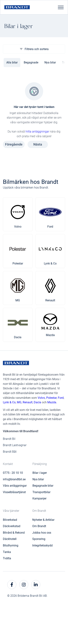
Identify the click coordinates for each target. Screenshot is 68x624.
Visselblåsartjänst (14, 492)
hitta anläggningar (37, 131)
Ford (61, 397)
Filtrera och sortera (37, 49)
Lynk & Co (9, 402)
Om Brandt (39, 526)
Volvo (41, 397)
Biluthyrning (10, 545)
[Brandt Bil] (17, 7)
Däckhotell (10, 539)
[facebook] (11, 584)
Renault (27, 402)
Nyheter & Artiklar (43, 520)
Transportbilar (41, 492)
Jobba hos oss (41, 532)
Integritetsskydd (42, 545)
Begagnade (31, 62)
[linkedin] (35, 584)
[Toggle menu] (61, 7)
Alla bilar (12, 62)
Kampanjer (39, 498)
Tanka (7, 552)
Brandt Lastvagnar (14, 445)
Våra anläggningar (15, 485)
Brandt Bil (9, 439)
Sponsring (38, 539)
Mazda (51, 402)
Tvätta (7, 558)
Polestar (51, 397)
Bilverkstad (10, 520)
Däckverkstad (11, 526)
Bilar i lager (39, 473)
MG (19, 402)
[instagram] (23, 584)
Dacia (37, 402)
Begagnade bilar (42, 485)
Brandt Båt (10, 451)
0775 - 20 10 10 (13, 473)
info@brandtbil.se (14, 479)
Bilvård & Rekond (14, 532)
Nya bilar (50, 62)
